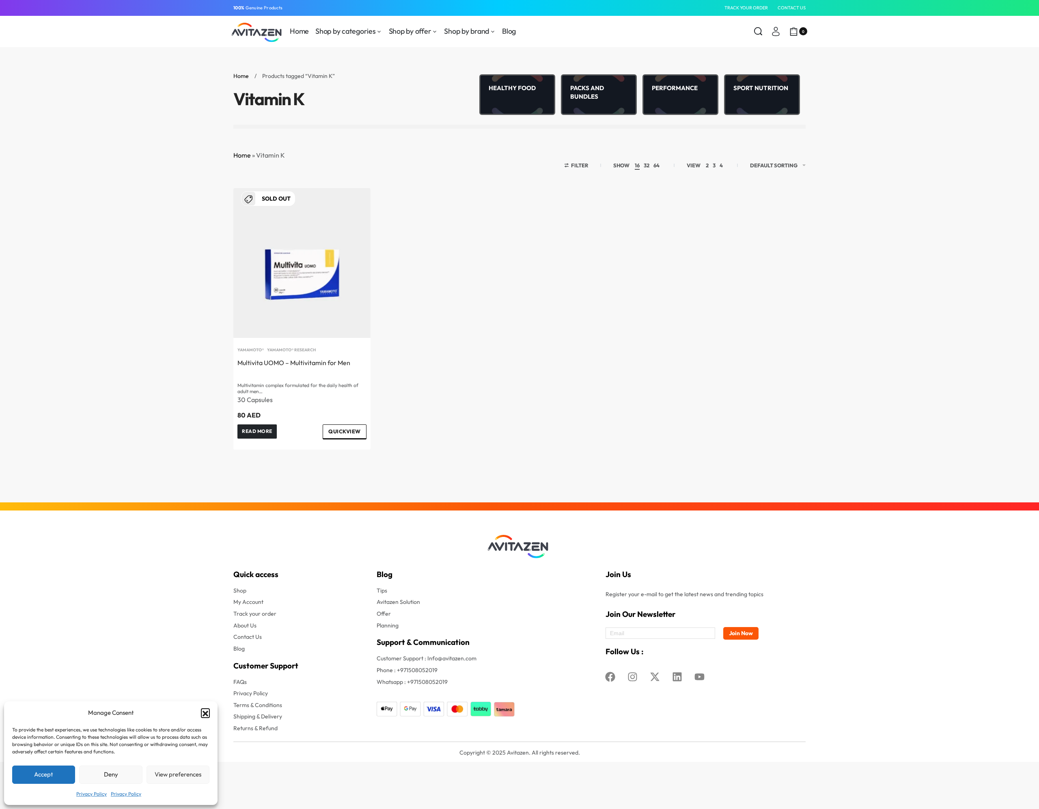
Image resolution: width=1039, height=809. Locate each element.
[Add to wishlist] (351, 207)
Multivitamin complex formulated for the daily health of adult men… (297, 388)
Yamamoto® (250, 350)
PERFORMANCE (675, 88)
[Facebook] (610, 677)
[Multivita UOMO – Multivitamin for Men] (302, 263)
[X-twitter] (655, 677)
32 (646, 165)
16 (637, 165)
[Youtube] (700, 677)
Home (241, 76)
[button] (205, 713)
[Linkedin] (677, 677)
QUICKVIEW (344, 431)
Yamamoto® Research (291, 350)
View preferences (178, 774)
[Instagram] (633, 677)
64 (656, 165)
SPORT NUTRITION (760, 88)
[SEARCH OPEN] (758, 31)
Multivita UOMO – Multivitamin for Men (293, 363)
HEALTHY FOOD (512, 88)
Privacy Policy (91, 794)
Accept (43, 774)
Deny (111, 774)
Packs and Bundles (587, 92)
